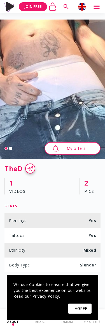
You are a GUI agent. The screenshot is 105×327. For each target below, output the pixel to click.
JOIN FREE (32, 6)
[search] (66, 6)
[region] (52, 89)
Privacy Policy (45, 296)
